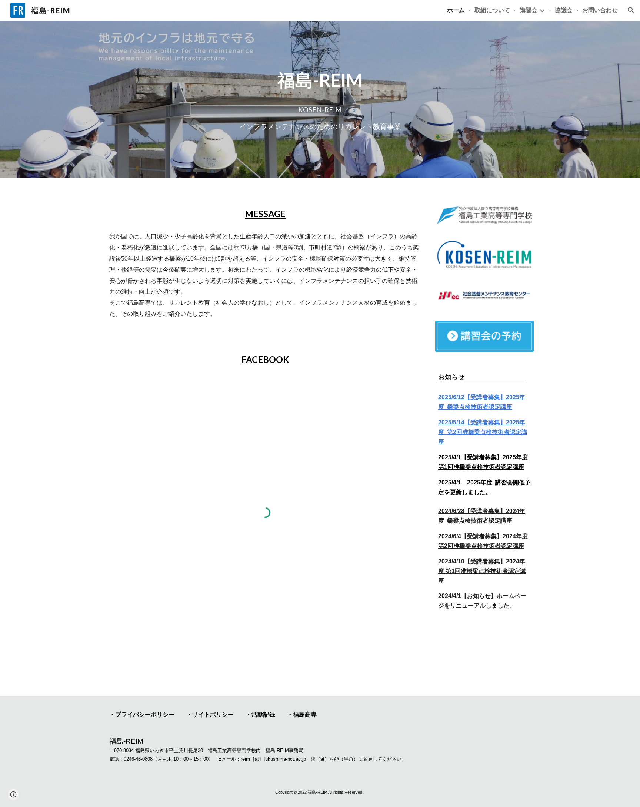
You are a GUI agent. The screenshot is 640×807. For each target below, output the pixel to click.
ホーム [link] (456, 9)
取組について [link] (492, 9)
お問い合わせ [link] (600, 9)
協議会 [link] (564, 9)
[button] (631, 10)
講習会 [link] (528, 9)
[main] (320, 80)
